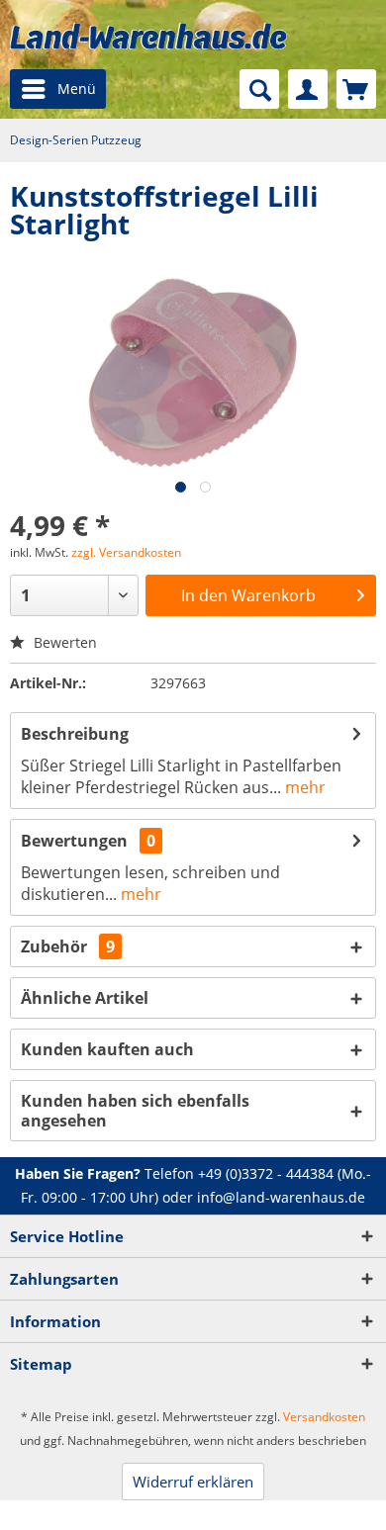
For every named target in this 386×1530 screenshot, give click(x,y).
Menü (76, 88)
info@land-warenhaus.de (281, 1197)
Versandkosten (324, 1416)
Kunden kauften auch (107, 1049)
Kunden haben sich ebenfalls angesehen (135, 1110)
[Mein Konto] (308, 89)
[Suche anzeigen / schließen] (259, 89)
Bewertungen (74, 841)
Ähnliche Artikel (84, 998)
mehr (303, 787)
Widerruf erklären (193, 1481)
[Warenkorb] (356, 89)
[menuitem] (58, 89)
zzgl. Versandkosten (126, 552)
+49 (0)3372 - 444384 (266, 1173)
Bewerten (63, 642)
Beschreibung (75, 734)
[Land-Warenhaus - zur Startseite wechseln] (148, 36)
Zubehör (68, 946)
